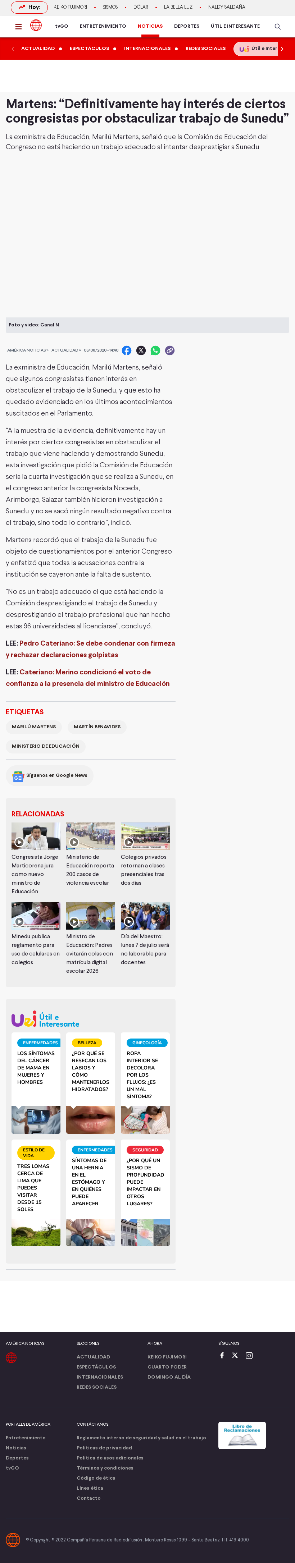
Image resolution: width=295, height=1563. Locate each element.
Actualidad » (66, 350)
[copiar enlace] (170, 350)
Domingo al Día (169, 1377)
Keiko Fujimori (70, 7)
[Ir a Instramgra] (251, 1356)
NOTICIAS (150, 26)
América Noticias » (28, 350)
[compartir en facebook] (126, 350)
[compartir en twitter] (141, 350)
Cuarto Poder (167, 1367)
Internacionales (100, 1377)
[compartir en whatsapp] (155, 350)
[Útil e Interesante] (91, 1018)
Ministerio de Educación (46, 746)
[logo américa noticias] (36, 25)
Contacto (89, 1498)
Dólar (140, 7)
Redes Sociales (97, 1387)
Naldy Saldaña (226, 7)
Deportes (17, 1458)
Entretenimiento (26, 1438)
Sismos (110, 7)
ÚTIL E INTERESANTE (235, 26)
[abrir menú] (20, 26)
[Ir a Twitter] (237, 1356)
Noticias (16, 1448)
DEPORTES (186, 26)
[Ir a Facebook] (223, 1356)
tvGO (61, 26)
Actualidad (93, 1357)
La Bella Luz (178, 7)
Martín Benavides (97, 727)
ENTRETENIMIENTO (103, 26)
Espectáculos (96, 1367)
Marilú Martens (34, 727)
